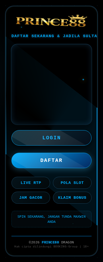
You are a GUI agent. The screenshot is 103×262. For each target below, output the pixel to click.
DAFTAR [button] (51, 160)
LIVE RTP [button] (31, 182)
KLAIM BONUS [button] (72, 197)
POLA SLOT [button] (72, 182)
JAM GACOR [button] (30, 197)
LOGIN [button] (51, 138)
